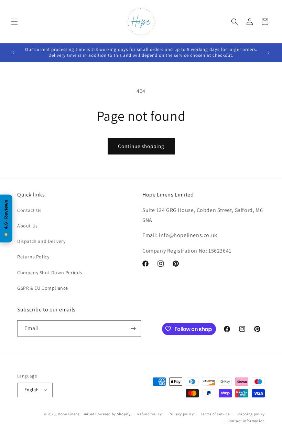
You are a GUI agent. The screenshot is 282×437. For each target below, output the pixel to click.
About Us (27, 226)
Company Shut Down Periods (49, 272)
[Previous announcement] (13, 52)
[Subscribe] (133, 328)
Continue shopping (141, 146)
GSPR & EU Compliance (42, 288)
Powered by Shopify (113, 414)
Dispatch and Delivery (41, 241)
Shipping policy (251, 414)
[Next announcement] (268, 52)
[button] (14, 21)
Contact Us (29, 210)
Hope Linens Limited (76, 414)
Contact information (246, 420)
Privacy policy (181, 414)
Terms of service (215, 414)
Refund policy (149, 414)
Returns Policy (33, 257)
